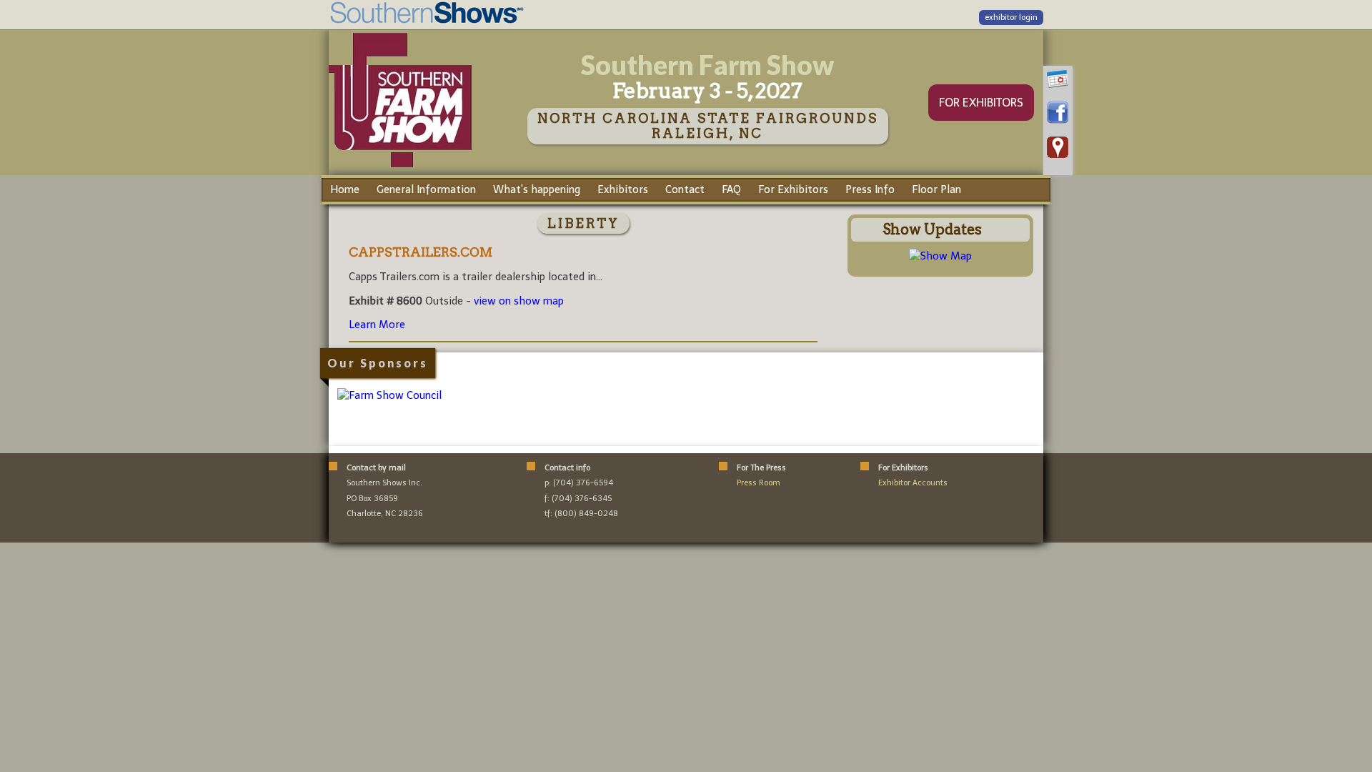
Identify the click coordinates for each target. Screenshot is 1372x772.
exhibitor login (1011, 17)
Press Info (870, 189)
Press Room (758, 483)
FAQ (731, 189)
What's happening (536, 189)
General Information (426, 189)
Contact (685, 189)
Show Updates (932, 229)
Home (344, 189)
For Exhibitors (793, 189)
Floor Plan (936, 189)
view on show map (519, 301)
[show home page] (400, 166)
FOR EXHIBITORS (981, 102)
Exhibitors (622, 189)
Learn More (377, 324)
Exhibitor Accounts (913, 483)
